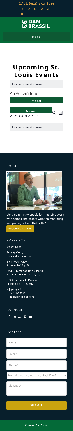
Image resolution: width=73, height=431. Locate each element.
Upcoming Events (20, 228)
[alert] (36, 84)
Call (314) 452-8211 (36, 4)
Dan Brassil (36, 23)
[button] (36, 36)
